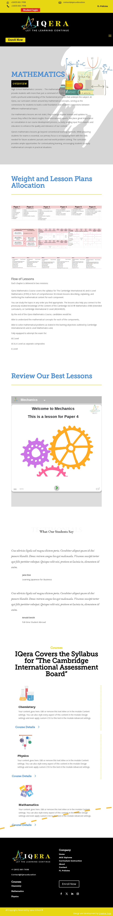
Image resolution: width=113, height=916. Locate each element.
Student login (30, 10)
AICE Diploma (65, 857)
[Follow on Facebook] (61, 894)
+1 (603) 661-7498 (20, 869)
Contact (63, 867)
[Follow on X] (66, 894)
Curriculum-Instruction (70, 861)
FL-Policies (102, 6)
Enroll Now (15, 39)
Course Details (25, 727)
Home (62, 854)
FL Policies (64, 870)
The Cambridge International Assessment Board (56, 667)
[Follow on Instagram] (78, 894)
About (62, 864)
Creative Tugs (105, 913)
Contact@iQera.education (23, 874)
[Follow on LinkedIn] (72, 894)
